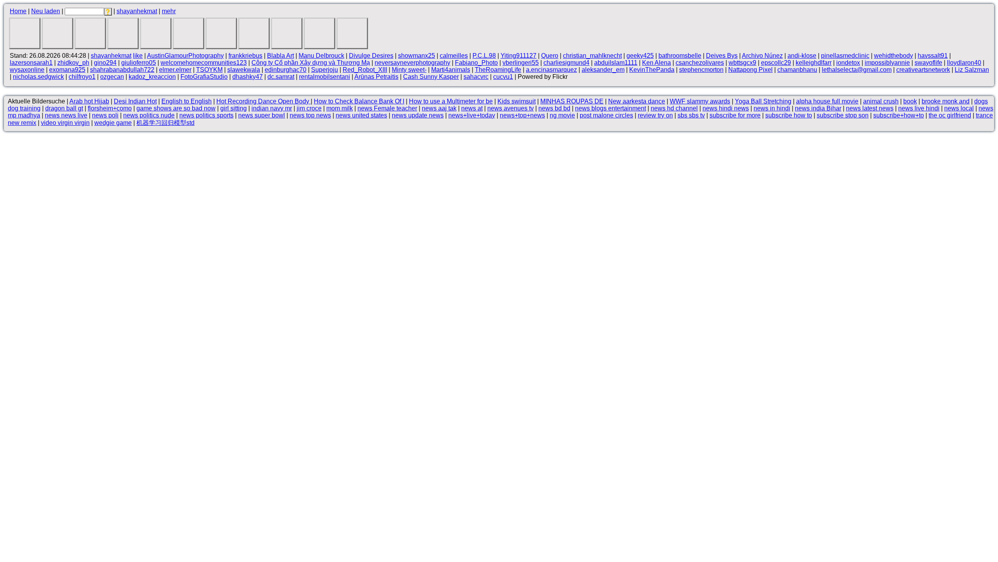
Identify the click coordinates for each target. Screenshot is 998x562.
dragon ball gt (64, 108)
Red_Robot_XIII (365, 69)
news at (472, 108)
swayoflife (928, 62)
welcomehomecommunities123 (204, 62)
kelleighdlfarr (814, 62)
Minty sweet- (409, 69)
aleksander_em (603, 69)
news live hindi (919, 108)
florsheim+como (110, 108)
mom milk (339, 108)
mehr (169, 11)
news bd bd (554, 108)
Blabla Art (280, 55)
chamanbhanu (797, 69)
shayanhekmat (137, 11)
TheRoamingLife (498, 69)
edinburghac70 (285, 69)
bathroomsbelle (679, 55)
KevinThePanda (651, 69)
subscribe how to (788, 115)
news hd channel (674, 108)
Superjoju (324, 69)
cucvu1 (503, 76)
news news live (66, 115)
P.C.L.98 (484, 55)
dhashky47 (247, 76)
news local (959, 108)
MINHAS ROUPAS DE (571, 101)
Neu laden (45, 11)
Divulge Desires (371, 55)
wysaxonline (27, 69)
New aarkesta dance (636, 101)
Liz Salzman (972, 69)
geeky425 (640, 55)
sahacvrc (476, 76)
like (138, 55)
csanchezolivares (700, 62)
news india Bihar (818, 108)
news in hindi (772, 108)
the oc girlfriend (950, 115)
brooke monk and (946, 101)
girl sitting (233, 108)
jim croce (309, 108)
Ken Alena (656, 62)
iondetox (848, 62)
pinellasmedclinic (845, 55)
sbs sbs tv (691, 115)
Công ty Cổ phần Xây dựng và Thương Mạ (310, 62)
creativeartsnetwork (923, 69)
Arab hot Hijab (89, 101)
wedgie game (113, 122)
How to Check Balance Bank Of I (359, 101)
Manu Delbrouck (321, 55)
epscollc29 (776, 62)
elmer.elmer (175, 69)
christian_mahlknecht (592, 55)
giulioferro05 (138, 62)
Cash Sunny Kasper (431, 76)
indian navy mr (271, 108)
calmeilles (454, 55)
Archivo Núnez (762, 55)
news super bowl (261, 115)
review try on (655, 115)
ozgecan (112, 76)
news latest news (870, 108)
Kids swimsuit (516, 101)
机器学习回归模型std (165, 122)
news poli (105, 115)
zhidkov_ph (73, 62)
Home (18, 11)
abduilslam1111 (615, 62)
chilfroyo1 (82, 76)
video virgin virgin (65, 122)
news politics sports (206, 115)
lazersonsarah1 (31, 62)
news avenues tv (510, 108)
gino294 (105, 62)
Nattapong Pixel (750, 69)
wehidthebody (893, 55)
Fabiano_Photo (476, 62)
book (910, 101)
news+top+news (522, 115)
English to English (186, 101)
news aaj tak (439, 108)
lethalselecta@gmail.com (857, 69)
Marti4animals (450, 69)
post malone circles (606, 115)
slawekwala (243, 69)
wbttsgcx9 (742, 62)
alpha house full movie (827, 101)
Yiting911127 (518, 55)
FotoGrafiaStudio (204, 76)
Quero (549, 55)
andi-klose (801, 55)
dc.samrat (280, 76)
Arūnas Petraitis (376, 76)
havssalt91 (933, 55)
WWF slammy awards (700, 101)
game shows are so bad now (176, 108)
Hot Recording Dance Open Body (263, 101)
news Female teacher (387, 108)
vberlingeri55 (521, 62)
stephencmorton (701, 69)
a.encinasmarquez (551, 69)
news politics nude (149, 115)
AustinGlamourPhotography (185, 55)
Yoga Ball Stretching (763, 101)
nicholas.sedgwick (38, 76)
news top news (310, 115)
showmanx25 (416, 55)
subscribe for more (735, 115)
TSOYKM (209, 69)
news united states (361, 115)
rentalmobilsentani (324, 76)
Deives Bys (722, 55)
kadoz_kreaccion (152, 76)
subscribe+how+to (898, 115)
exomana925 (67, 69)
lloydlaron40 (964, 62)
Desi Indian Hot (135, 101)
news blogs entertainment (610, 108)
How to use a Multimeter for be (451, 101)
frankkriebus (245, 55)
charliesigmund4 (566, 62)
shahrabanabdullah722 (122, 69)
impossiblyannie (887, 62)
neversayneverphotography (412, 62)
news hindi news (725, 108)
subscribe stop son (843, 115)
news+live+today (471, 115)
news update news (418, 115)
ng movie (562, 115)
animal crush (881, 101)
